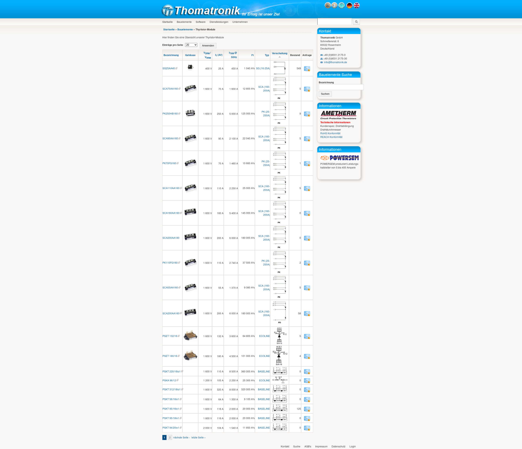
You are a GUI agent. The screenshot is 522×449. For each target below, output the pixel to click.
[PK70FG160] (190, 166)
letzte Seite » (198, 437)
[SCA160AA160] (190, 216)
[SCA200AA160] (190, 317)
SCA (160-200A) (264, 88)
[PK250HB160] (190, 117)
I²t (252, 55)
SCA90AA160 (170, 138)
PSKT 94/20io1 (171, 427)
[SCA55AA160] (190, 291)
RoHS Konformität (330, 133)
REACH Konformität (331, 137)
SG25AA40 (169, 68)
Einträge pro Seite (173, 45)
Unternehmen (240, 21)
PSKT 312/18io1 (172, 389)
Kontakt (325, 30)
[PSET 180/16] (190, 361)
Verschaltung (279, 53)
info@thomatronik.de (335, 62)
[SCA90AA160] (190, 142)
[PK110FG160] (190, 266)
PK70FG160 (169, 163)
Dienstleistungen (219, 21)
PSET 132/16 (170, 336)
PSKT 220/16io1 (172, 371)
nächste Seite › (181, 437)
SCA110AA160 (171, 188)
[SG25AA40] (190, 72)
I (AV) (218, 55)
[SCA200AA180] (190, 241)
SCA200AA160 (171, 313)
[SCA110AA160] (190, 191)
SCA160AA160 (171, 213)
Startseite (167, 21)
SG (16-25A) (263, 68)
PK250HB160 (170, 113)
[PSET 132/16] (190, 341)
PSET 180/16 (170, 356)
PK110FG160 (170, 262)
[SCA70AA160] (190, 92)
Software (201, 21)
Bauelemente (184, 21)
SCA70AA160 (170, 88)
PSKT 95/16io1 (171, 408)
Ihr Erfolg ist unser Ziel (261, 14)
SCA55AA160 (170, 287)
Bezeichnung (171, 55)
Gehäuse (190, 55)
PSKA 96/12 (169, 380)
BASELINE (264, 371)
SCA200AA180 (171, 237)
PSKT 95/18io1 (171, 418)
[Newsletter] (334, 7)
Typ (267, 55)
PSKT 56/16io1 (171, 399)
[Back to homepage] (202, 15)
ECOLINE (264, 336)
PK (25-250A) (266, 113)
